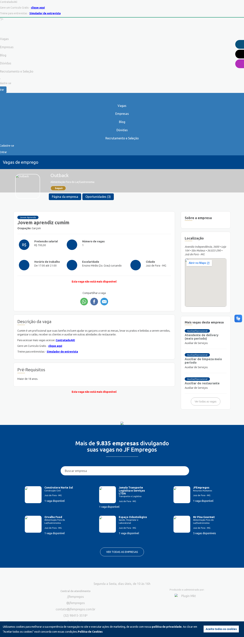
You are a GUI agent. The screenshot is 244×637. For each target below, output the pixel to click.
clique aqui (38, 7)
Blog (122, 122)
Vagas (122, 105)
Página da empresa (65, 196)
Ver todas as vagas (206, 401)
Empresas (122, 113)
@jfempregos (75, 603)
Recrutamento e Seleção (122, 138)
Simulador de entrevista (45, 13)
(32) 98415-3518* (75, 615)
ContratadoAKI (65, 340)
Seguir (59, 188)
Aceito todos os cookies (221, 629)
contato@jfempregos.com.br (75, 609)
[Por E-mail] (104, 301)
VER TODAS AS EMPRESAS (122, 551)
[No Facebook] (94, 301)
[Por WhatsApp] (84, 301)
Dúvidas (122, 130)
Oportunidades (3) (98, 196)
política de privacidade (167, 626)
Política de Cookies (90, 631)
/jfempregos (75, 596)
